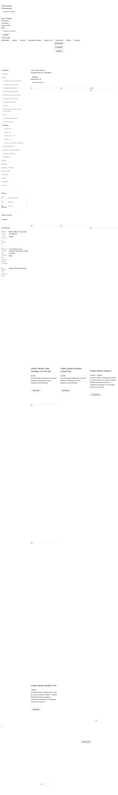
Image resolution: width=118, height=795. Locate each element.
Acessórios (5, 74)
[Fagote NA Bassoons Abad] (4, 272)
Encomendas (25, 730)
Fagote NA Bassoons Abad (17, 268)
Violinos (5, 125)
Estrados (4, 164)
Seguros (59, 51)
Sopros (3, 178)
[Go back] (3, 55)
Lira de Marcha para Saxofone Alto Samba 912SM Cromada (18, 251)
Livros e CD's (5, 171)
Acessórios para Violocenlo (12, 95)
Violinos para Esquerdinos (11, 150)
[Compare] (33, 365)
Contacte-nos (45, 727)
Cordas (3, 77)
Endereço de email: (86, 732)
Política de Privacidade (47, 743)
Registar (23, 727)
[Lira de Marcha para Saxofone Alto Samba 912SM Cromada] (4, 256)
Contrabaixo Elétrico (9, 102)
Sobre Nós (44, 724)
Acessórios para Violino (10, 91)
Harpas (5, 105)
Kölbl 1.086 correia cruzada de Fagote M (18, 233)
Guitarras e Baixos (7, 167)
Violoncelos (7, 157)
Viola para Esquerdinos (10, 118)
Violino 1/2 (7, 129)
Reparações (59, 43)
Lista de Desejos (26, 734)
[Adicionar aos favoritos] (33, 386)
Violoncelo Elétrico (9, 153)
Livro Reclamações (26, 737)
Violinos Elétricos (8, 146)
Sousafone (4, 181)
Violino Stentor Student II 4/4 (43, 685)
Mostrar (35, 77)
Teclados (4, 185)
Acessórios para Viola (10, 88)
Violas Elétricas (8, 122)
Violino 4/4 (7, 139)
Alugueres (59, 47)
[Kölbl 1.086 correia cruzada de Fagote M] (4, 238)
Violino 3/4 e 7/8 (9, 136)
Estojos (3, 160)
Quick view (33, 395)
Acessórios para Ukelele (11, 84)
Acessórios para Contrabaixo (12, 81)
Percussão (4, 174)
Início (33, 70)
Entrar (23, 724)
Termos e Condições (47, 740)
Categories (5, 64)
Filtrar (5, 219)
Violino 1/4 (7, 132)
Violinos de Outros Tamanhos (13, 143)
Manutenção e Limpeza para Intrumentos (12, 110)
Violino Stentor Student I (101, 371)
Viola (4, 115)
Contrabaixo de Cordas (10, 98)
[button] (36, 391)
